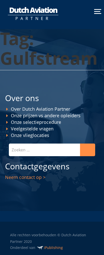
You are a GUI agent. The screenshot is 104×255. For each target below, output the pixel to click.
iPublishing (53, 247)
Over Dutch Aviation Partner (40, 109)
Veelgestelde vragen (32, 129)
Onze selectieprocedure (36, 122)
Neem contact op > (25, 177)
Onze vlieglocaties (30, 135)
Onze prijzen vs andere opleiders (46, 115)
